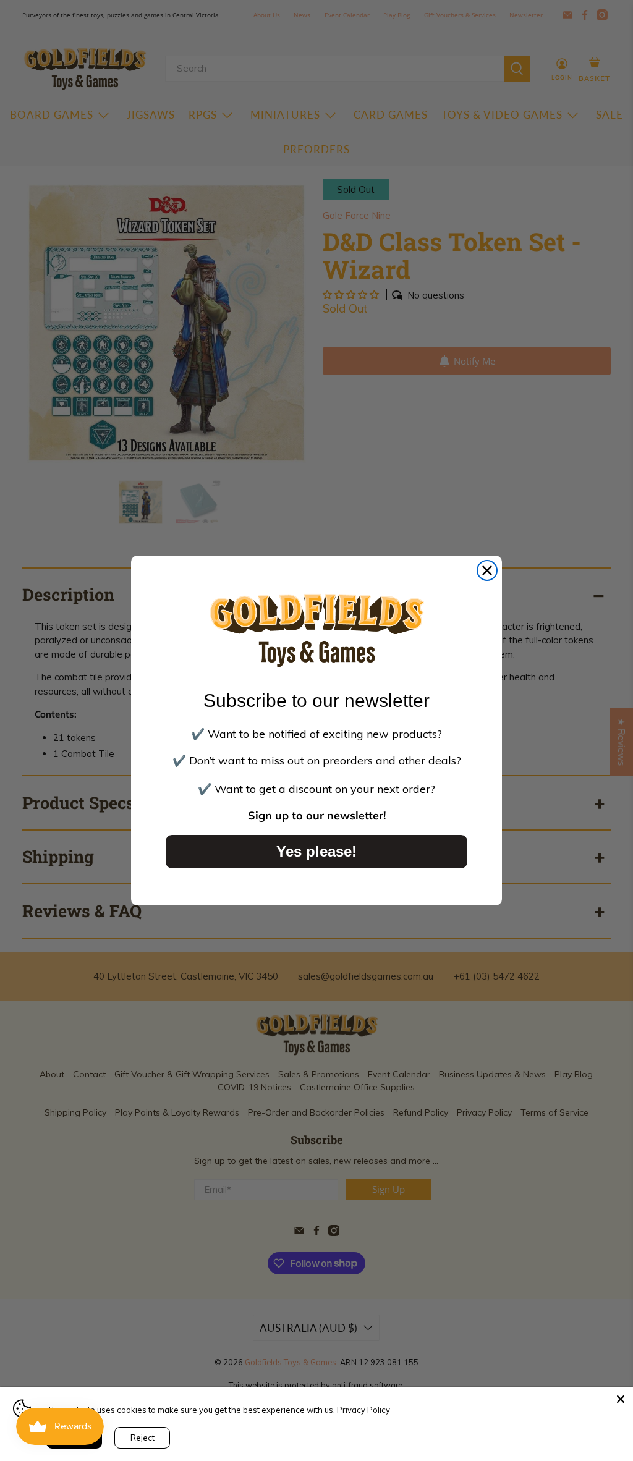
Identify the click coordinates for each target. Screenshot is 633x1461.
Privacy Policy (363, 1410)
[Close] (620, 1399)
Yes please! (316, 851)
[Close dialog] (487, 570)
